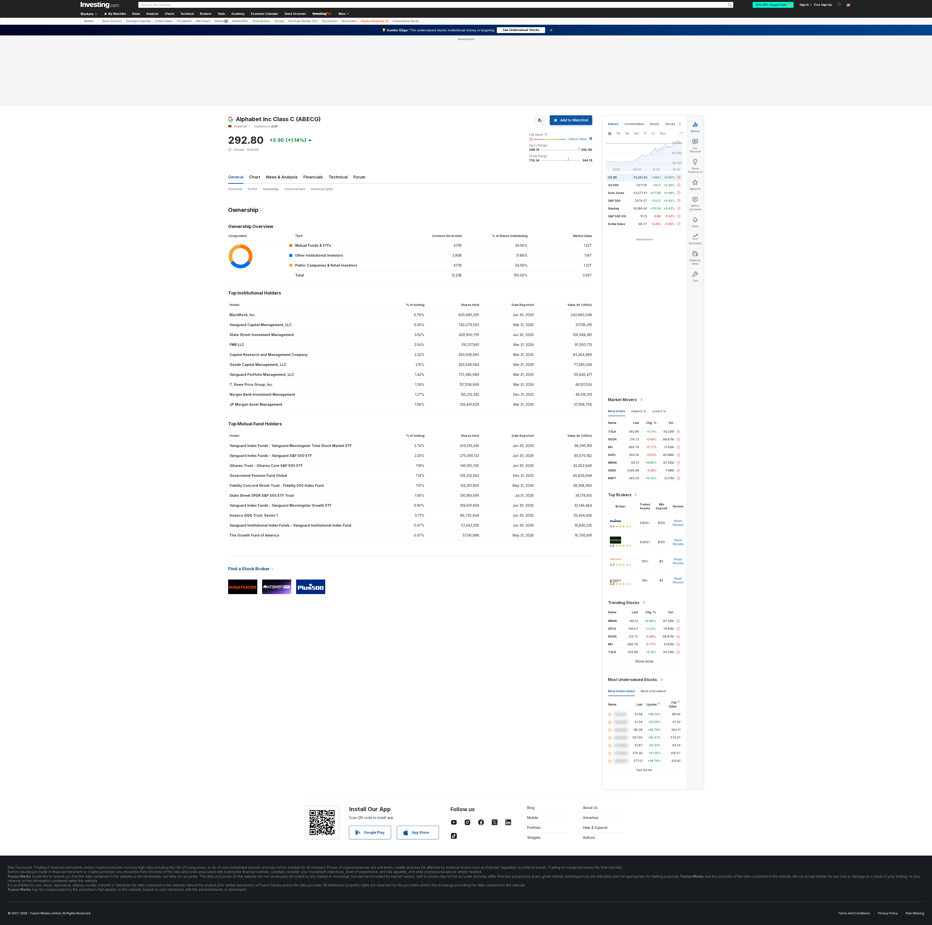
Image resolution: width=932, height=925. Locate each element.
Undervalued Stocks (405, 21)
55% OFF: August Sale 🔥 (773, 5)
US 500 (613, 185)
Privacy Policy (888, 913)
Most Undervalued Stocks (632, 679)
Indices (613, 124)
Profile (252, 189)
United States (164, 21)
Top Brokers (620, 494)
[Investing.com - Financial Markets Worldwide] (100, 4)
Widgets (534, 837)
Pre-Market (184, 21)
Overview (235, 189)
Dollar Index (616, 224)
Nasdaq (613, 208)
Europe (279, 21)
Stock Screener (295, 14)
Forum (359, 177)
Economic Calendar (264, 14)
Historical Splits (322, 189)
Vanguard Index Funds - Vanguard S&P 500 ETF (271, 456)
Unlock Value (577, 139)
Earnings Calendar (138, 21)
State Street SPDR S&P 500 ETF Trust (262, 495)
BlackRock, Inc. (243, 315)
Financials (313, 177)
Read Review (678, 523)
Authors (589, 837)
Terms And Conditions (854, 913)
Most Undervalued (621, 691)
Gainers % (638, 411)
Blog (530, 808)
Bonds (654, 124)
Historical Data (294, 189)
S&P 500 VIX (617, 216)
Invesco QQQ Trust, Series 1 (254, 515)
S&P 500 (614, 200)
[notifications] (839, 4)
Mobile (532, 818)
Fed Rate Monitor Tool (302, 21)
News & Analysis (282, 177)
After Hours (203, 21)
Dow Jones (616, 193)
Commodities (634, 124)
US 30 (612, 177)
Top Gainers (330, 21)
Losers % (659, 411)
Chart (254, 177)
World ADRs (240, 21)
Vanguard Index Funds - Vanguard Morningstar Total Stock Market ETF (291, 446)
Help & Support (595, 827)
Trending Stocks (623, 602)
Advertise (590, 818)
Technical (338, 177)
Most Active (349, 21)
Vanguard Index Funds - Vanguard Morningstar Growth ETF (281, 505)
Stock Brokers (261, 21)
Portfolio (534, 827)
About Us (590, 808)
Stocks (89, 21)
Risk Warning (915, 913)
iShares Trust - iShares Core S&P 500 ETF (266, 465)
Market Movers (622, 399)
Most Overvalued (653, 691)
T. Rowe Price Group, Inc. (251, 384)
